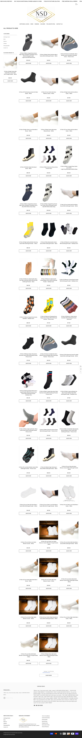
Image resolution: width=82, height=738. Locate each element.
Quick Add (10, 80)
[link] (76, 4)
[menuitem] (10, 37)
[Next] (16, 66)
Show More (49, 675)
